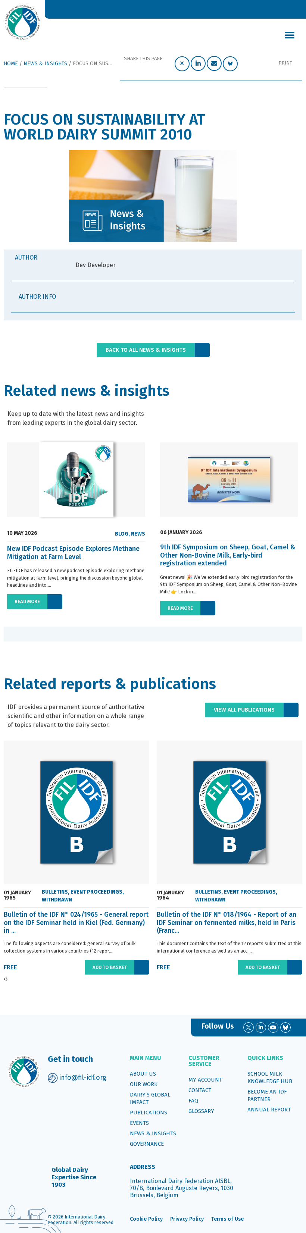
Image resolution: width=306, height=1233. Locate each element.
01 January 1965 (17, 895)
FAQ (193, 1100)
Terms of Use (227, 1219)
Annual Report (269, 1109)
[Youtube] (273, 1027)
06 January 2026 (181, 532)
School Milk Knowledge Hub (269, 1077)
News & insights (153, 1133)
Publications (148, 1112)
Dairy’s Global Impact (150, 1098)
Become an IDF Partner (267, 1095)
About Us (143, 1073)
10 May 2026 (22, 533)
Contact (199, 1090)
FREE (10, 967)
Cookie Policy (146, 1219)
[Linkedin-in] (261, 1027)
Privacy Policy (187, 1219)
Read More (27, 601)
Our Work (143, 1084)
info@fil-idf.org (82, 1077)
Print (285, 63)
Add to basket (110, 967)
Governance (147, 1144)
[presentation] (13, 634)
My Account (205, 1079)
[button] (289, 35)
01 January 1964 (170, 895)
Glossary (201, 1111)
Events (139, 1123)
